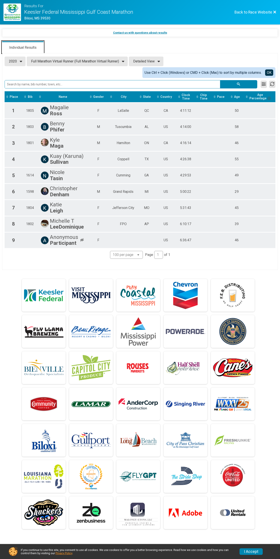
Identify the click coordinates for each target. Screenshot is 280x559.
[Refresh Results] (272, 84)
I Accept (251, 551)
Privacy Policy (64, 553)
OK (269, 73)
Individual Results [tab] (23, 47)
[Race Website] (14, 12)
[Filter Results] (264, 84)
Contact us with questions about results (140, 32)
